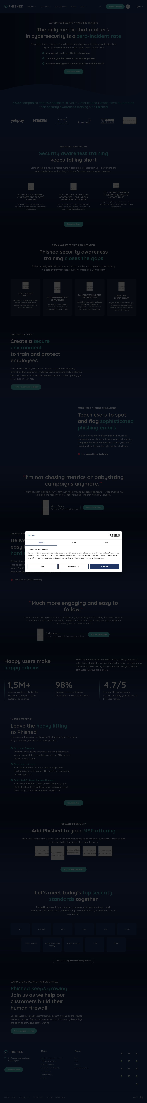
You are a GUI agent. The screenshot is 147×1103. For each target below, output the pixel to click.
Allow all (104, 566)
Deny (43, 566)
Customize (72, 566)
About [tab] (105, 542)
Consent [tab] (41, 542)
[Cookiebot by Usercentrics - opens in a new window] (110, 535)
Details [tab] (73, 542)
